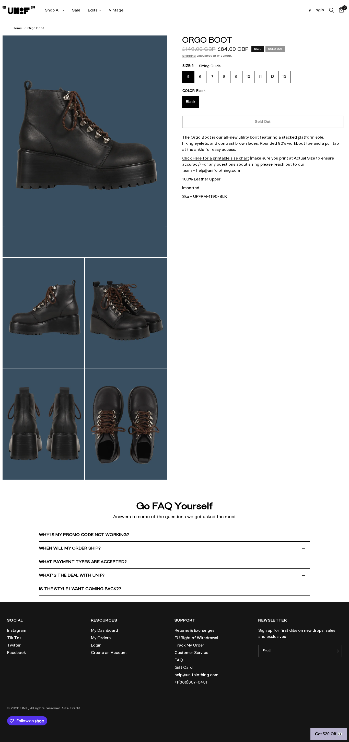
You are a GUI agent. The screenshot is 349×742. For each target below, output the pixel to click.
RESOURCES (104, 620)
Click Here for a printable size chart (215, 158)
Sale (76, 10)
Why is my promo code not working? (84, 534)
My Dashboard (104, 630)
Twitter (14, 645)
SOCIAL (15, 620)
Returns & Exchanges (194, 630)
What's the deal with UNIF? (71, 575)
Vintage (116, 10)
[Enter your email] (337, 651)
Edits (92, 10)
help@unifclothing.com (196, 675)
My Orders (101, 638)
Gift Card (184, 667)
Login (96, 645)
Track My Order (189, 645)
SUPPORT (185, 620)
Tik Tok (14, 638)
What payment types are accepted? (83, 561)
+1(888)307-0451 (191, 682)
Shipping (189, 55)
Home (17, 28)
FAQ (179, 660)
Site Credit (71, 708)
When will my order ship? (70, 548)
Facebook (16, 652)
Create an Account (109, 652)
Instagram (16, 630)
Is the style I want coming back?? (80, 588)
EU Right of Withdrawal (196, 638)
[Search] (331, 10)
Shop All (53, 10)
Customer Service (191, 652)
